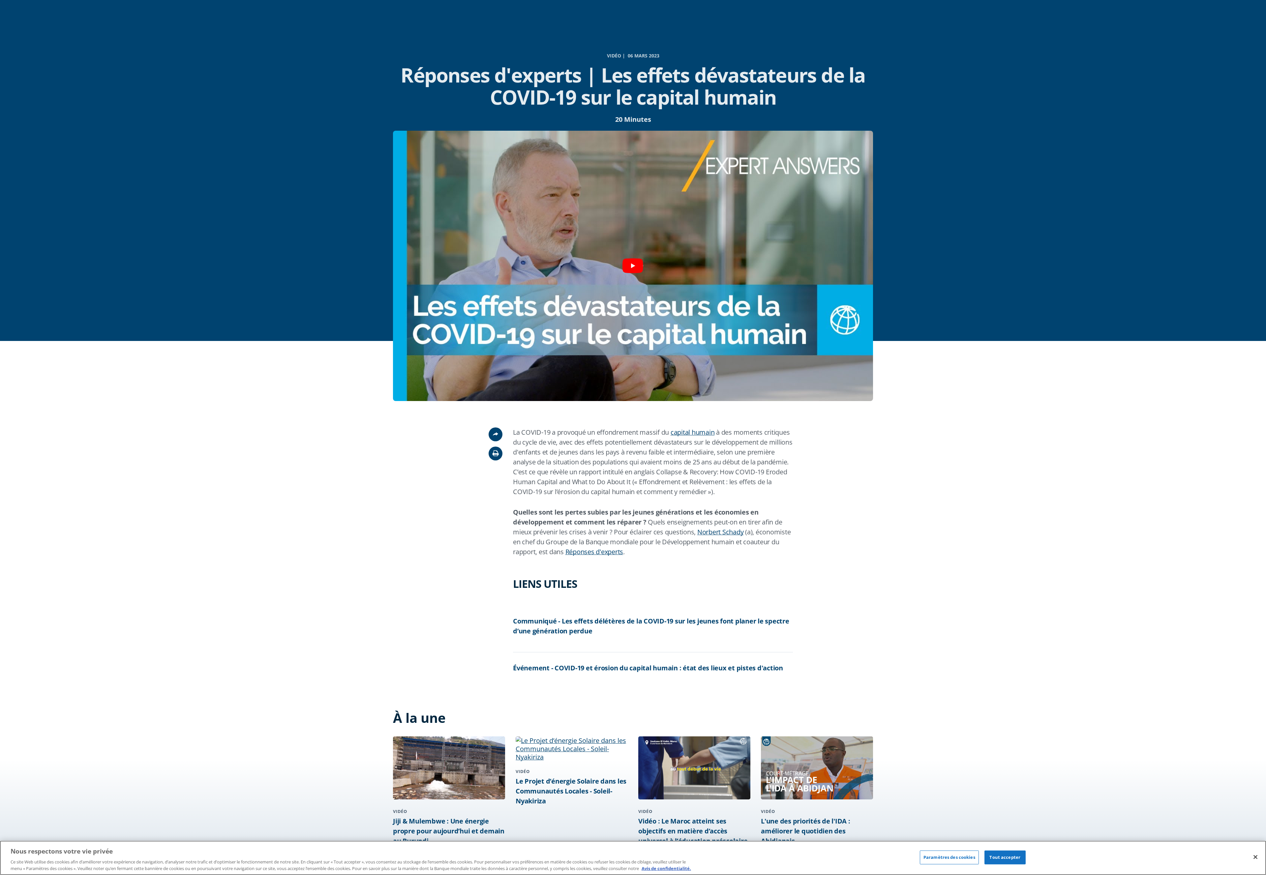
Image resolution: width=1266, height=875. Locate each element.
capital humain (693, 432)
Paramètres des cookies (949, 857)
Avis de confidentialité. (666, 868)
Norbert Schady (720, 531)
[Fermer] (1255, 857)
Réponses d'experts (594, 551)
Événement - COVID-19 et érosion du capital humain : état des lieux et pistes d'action (648, 667)
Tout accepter (1004, 857)
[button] (495, 453)
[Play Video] (633, 265)
